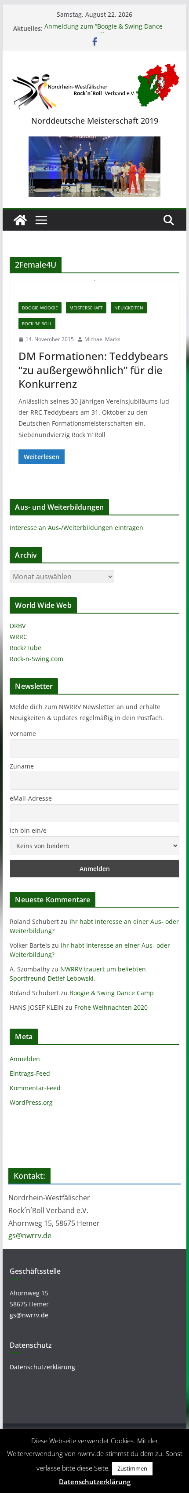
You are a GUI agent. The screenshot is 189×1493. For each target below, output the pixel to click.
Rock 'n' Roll (37, 323)
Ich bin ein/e (28, 830)
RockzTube (25, 648)
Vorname (23, 733)
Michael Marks (102, 339)
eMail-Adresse (31, 798)
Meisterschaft (86, 308)
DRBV (17, 625)
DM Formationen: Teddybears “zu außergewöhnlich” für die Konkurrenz (93, 369)
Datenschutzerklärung (42, 1367)
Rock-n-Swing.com (36, 659)
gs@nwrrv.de (29, 1235)
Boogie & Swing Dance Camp (111, 993)
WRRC (18, 637)
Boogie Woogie (40, 308)
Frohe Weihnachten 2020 (111, 1007)
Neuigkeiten (128, 308)
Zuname (22, 766)
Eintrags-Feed (30, 1073)
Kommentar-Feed (35, 1088)
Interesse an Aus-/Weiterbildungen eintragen (76, 527)
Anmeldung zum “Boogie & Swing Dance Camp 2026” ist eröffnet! (103, 32)
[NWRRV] (20, 220)
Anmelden (25, 1059)
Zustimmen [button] (132, 1468)
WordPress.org (31, 1102)
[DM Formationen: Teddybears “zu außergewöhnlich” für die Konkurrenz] (94, 286)
